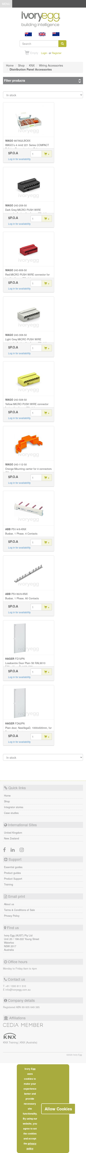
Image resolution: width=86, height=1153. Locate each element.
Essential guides (13, 867)
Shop (7, 801)
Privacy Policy (11, 915)
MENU (6, 5)
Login (44, 53)
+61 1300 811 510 (15, 986)
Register (56, 53)
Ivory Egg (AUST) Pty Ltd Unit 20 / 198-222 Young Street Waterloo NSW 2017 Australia (21, 943)
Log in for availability (19, 159)
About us (9, 904)
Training (8, 884)
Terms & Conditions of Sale (19, 910)
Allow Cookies (58, 1109)
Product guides (12, 873)
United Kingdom (13, 832)
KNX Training (11, 1042)
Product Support (13, 878)
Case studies (11, 813)
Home (7, 795)
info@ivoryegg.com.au (18, 989)
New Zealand (11, 838)
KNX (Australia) (28, 1042)
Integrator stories (13, 807)
